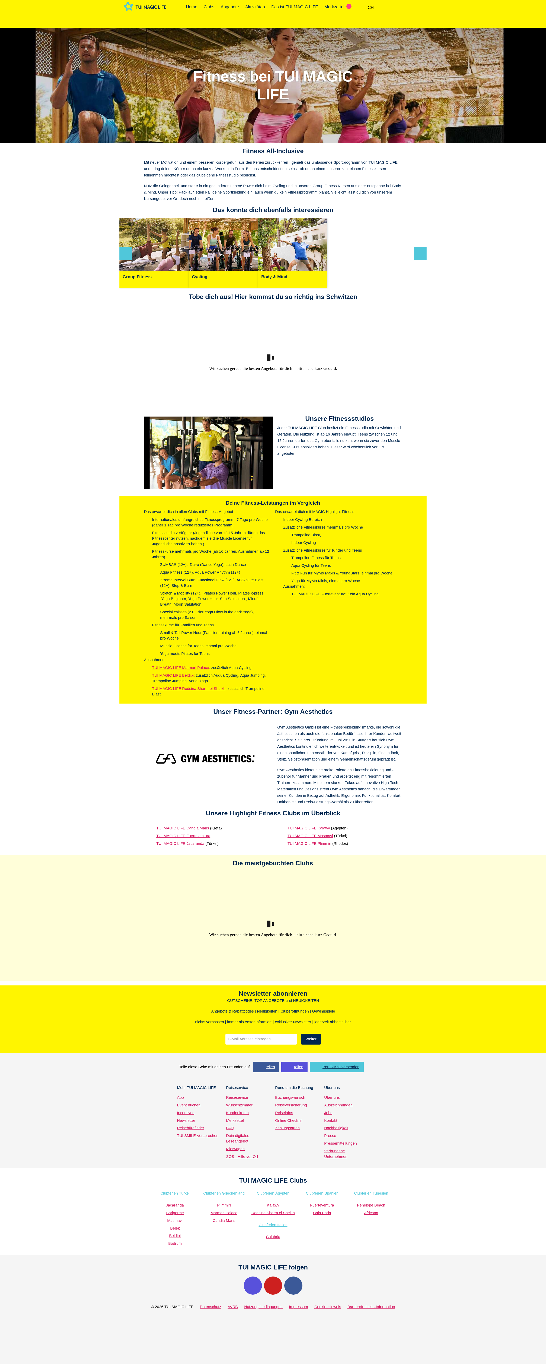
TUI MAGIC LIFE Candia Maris (182, 828)
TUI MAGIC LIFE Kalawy (309, 828)
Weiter (311, 1039)
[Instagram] (253, 1286)
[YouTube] (273, 1286)
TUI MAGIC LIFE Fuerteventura (183, 836)
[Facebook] (293, 1286)
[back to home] (145, 6)
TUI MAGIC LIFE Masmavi (310, 836)
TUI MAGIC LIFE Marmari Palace (180, 668)
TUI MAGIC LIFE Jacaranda (180, 843)
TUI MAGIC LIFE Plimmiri (309, 843)
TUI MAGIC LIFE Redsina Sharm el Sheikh (188, 688)
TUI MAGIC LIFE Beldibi (173, 675)
